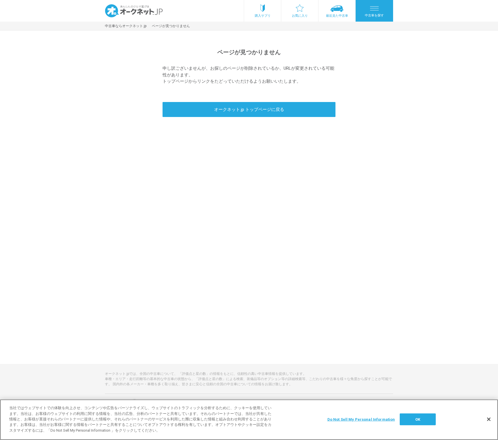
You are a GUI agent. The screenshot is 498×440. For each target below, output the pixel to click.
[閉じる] (488, 419)
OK (417, 419)
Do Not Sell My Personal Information (361, 419)
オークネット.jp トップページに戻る (249, 109)
